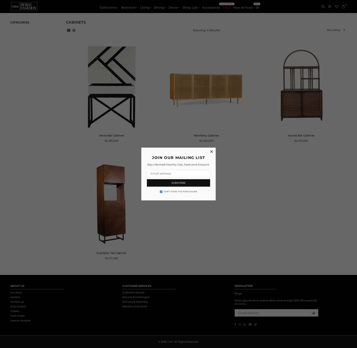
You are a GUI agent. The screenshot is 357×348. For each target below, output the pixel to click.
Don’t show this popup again (180, 191)
